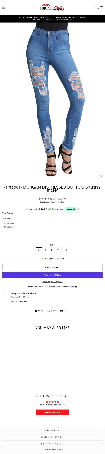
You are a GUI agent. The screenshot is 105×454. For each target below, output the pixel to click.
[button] (52, 209)
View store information (19, 301)
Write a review (52, 412)
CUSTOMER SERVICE (52, 437)
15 (66, 250)
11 (58, 250)
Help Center (51, 430)
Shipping (43, 202)
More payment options (52, 281)
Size (52, 245)
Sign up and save (52, 444)
